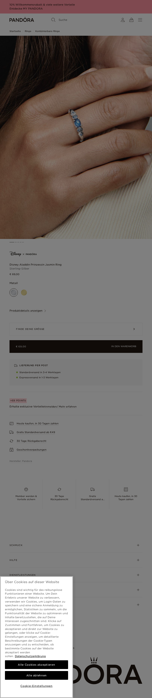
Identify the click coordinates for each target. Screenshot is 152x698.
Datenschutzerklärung (30, 656)
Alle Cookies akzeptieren (36, 664)
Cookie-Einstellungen (36, 685)
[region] (36, 637)
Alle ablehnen (36, 675)
